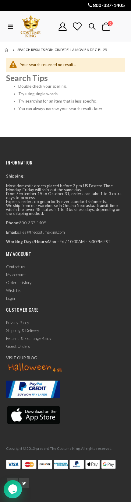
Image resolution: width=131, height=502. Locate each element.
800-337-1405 (109, 5)
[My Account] (62, 26)
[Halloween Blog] (35, 367)
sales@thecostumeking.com (41, 232)
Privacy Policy (17, 322)
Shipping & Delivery (22, 330)
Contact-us (15, 266)
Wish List (14, 290)
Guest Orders (18, 346)
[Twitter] (24, 483)
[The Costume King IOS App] (33, 414)
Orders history (18, 282)
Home (7, 50)
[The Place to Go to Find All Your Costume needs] (35, 26)
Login (10, 298)
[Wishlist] (77, 26)
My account (16, 274)
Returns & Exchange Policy (28, 338)
